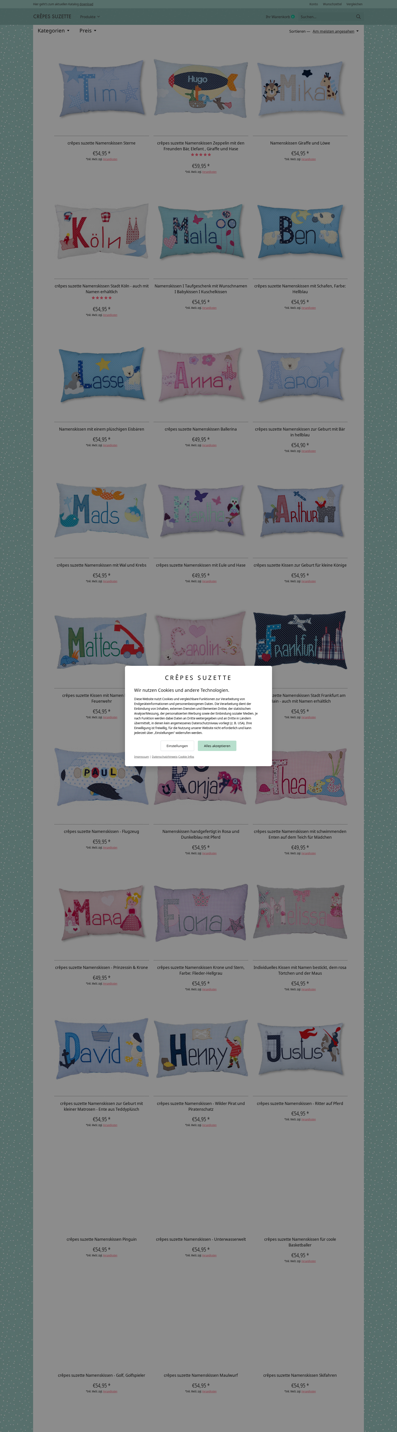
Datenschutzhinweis (165, 757)
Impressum (141, 757)
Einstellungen (177, 746)
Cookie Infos (186, 757)
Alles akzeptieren (217, 746)
